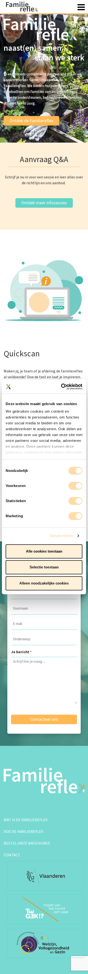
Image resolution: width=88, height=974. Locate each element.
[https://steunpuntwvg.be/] (45, 943)
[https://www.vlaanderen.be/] (45, 876)
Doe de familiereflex (23, 831)
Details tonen (61, 536)
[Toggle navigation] (81, 6)
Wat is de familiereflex (25, 820)
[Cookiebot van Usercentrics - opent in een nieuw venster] (62, 386)
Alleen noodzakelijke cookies (44, 583)
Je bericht (21, 652)
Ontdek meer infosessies (44, 203)
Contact (12, 855)
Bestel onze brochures (27, 843)
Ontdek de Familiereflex (31, 121)
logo (24, 6)
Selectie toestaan (44, 567)
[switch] (75, 486)
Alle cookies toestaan (44, 551)
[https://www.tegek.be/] (45, 909)
